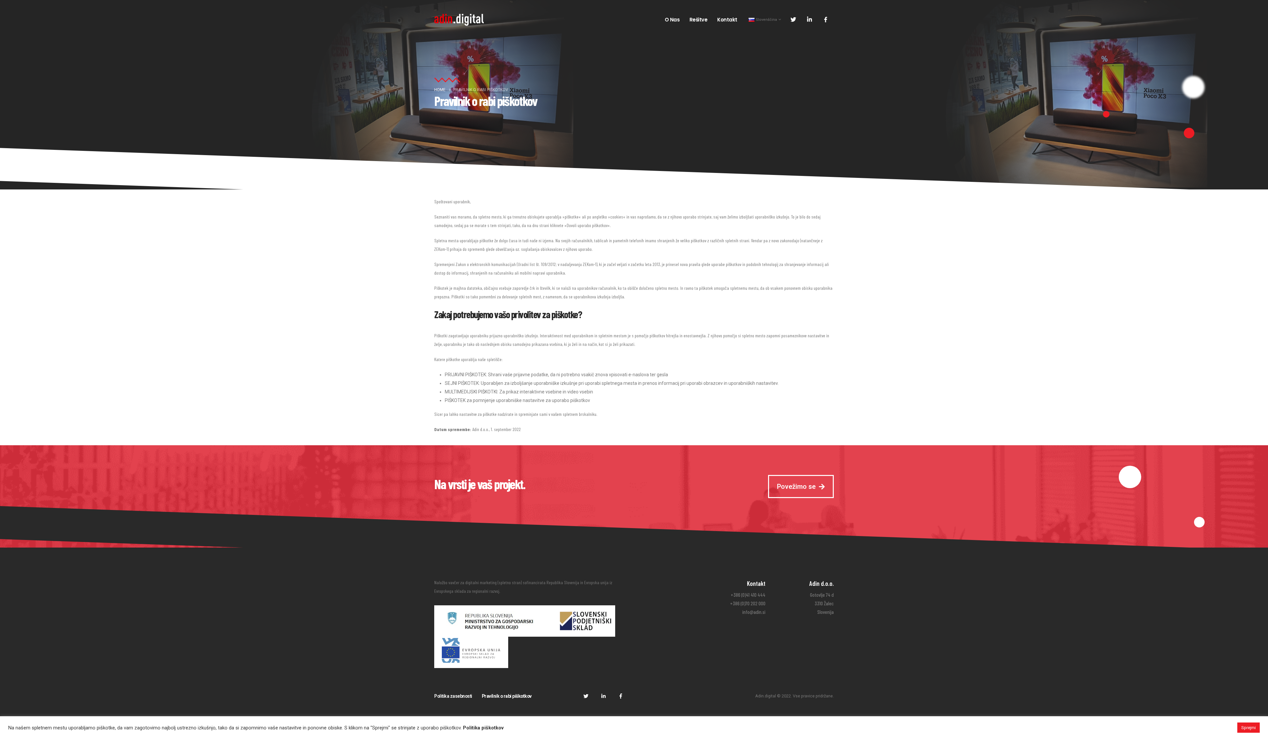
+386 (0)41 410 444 (748, 595)
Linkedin (603, 696)
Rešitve (698, 19)
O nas (672, 19)
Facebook (621, 696)
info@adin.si (753, 612)
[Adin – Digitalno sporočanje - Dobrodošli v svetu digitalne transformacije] (459, 20)
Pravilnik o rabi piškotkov (507, 696)
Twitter (586, 696)
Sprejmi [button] (1248, 727)
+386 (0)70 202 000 (747, 603)
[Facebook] (825, 19)
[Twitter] (793, 19)
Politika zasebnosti (453, 696)
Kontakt (727, 19)
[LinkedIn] (809, 19)
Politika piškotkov (483, 728)
